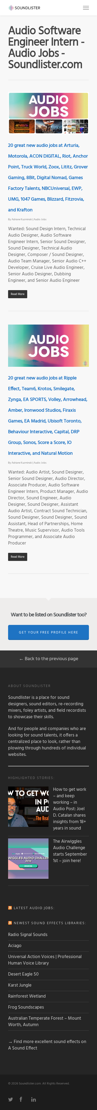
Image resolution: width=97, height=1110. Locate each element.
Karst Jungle (20, 985)
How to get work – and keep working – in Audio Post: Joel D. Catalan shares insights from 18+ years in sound (69, 809)
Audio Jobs (40, 219)
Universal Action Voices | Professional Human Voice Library (45, 960)
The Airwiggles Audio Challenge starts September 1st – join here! (70, 851)
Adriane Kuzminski (22, 219)
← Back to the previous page (48, 659)
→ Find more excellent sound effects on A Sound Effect (47, 1045)
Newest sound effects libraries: (50, 923)
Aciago (15, 945)
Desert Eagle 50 (23, 974)
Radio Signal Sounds (27, 934)
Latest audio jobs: (34, 908)
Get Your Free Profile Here (48, 632)
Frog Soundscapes (26, 1007)
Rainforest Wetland (27, 996)
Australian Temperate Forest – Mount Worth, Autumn (44, 1022)
